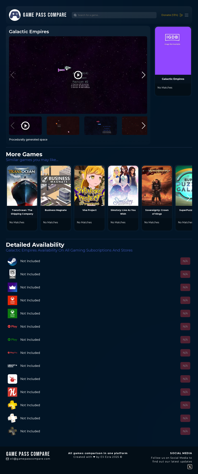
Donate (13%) (169, 15)
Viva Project (89, 210)
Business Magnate (56, 210)
